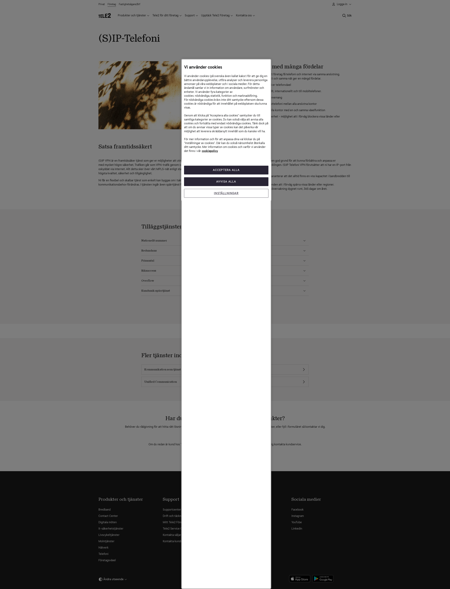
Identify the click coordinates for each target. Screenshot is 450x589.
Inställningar (226, 193)
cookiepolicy (210, 151)
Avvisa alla (226, 181)
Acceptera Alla (226, 170)
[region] (226, 324)
